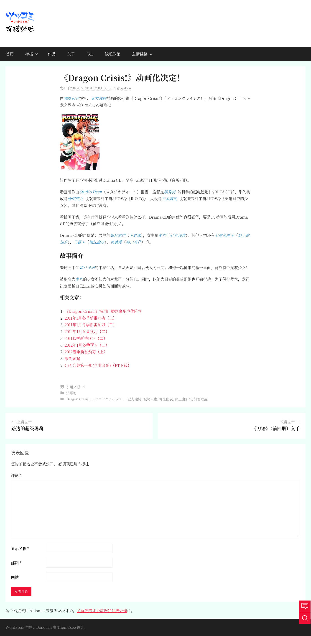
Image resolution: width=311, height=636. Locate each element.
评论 (16, 475)
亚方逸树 (134, 398)
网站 (15, 577)
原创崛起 (72, 358)
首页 (10, 54)
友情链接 (140, 54)
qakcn (126, 88)
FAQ (90, 54)
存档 (29, 54)
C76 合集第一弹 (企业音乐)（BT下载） (98, 365)
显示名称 (20, 548)
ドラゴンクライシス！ (109, 398)
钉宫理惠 (201, 398)
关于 (71, 54)
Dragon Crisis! (77, 398)
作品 (52, 54)
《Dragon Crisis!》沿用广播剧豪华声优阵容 (103, 311)
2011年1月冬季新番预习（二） (91, 324)
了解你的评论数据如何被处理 (102, 610)
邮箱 (16, 563)
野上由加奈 (183, 398)
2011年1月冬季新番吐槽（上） (91, 318)
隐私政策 (112, 54)
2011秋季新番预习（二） (86, 338)
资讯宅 (71, 392)
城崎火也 (150, 398)
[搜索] (305, 618)
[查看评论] (305, 606)
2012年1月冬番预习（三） (87, 345)
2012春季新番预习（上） (86, 351)
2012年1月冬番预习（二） (87, 331)
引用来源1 (74, 386)
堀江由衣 (166, 398)
